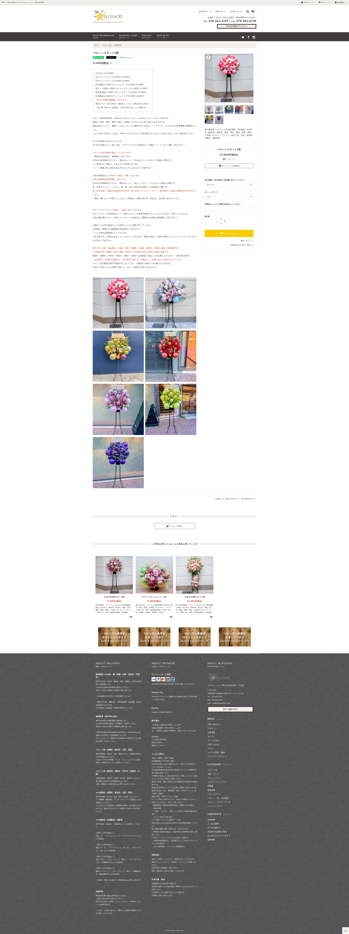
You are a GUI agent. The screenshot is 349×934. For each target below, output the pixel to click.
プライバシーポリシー (217, 756)
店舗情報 (211, 820)
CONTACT (147, 36)
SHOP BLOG (163, 36)
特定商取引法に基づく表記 (241, 245)
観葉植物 (211, 790)
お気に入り (230, 159)
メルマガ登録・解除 (216, 752)
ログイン (324, 2)
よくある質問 (213, 824)
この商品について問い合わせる (225, 499)
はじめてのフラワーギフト (218, 836)
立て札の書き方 (214, 828)
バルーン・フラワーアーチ (218, 802)
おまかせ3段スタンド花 (195, 597)
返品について (245, 241)
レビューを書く (176, 526)
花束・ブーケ (213, 774)
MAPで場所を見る (230, 709)
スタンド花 (107, 45)
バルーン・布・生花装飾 (217, 798)
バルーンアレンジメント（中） (154, 597)
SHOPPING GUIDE (128, 36)
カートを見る (213, 740)
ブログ (210, 748)
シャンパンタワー (215, 806)
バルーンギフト (214, 794)
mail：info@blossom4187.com (218, 703)
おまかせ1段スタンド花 (114, 597)
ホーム (96, 45)
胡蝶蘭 (210, 786)
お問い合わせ (213, 744)
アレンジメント (214, 778)
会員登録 (340, 2)
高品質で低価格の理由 (217, 832)
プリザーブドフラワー (217, 782)
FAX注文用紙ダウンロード (236, 26)
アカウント (307, 2)
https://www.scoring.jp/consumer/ (164, 823)
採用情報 (211, 840)
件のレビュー (126, 57)
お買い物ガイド (214, 724)
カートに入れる (230, 233)
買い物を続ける (248, 499)
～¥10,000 (117, 45)
